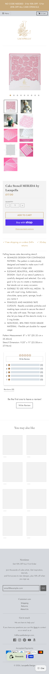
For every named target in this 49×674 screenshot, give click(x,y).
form (36, 627)
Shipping (24, 603)
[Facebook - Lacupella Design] (14, 640)
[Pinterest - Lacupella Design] (24, 640)
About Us (24, 609)
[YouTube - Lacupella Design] (29, 640)
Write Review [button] (24, 359)
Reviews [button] (9, 389)
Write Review (24, 405)
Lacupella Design (28, 665)
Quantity (9, 202)
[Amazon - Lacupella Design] (34, 640)
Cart (43, 13)
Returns (24, 606)
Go (43, 588)
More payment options (25, 229)
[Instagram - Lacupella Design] (19, 640)
